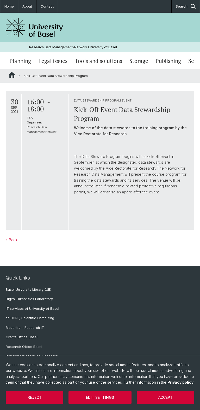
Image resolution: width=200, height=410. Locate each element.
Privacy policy (180, 382)
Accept (165, 397)
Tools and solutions (98, 60)
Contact (47, 6)
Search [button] (182, 6)
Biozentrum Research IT (25, 328)
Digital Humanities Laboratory (29, 299)
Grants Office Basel (22, 337)
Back (12, 239)
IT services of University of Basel (32, 309)
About (27, 6)
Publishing (168, 60)
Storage (138, 60)
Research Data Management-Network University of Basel (73, 47)
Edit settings (100, 397)
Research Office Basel (24, 347)
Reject (35, 397)
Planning (20, 60)
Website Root (12, 75)
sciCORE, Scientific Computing (30, 318)
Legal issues (52, 60)
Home (9, 6)
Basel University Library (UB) (28, 290)
